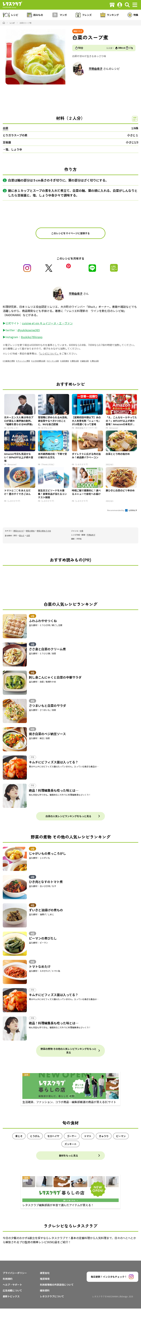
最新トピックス (11, 1296)
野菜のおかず (18, 530)
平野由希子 (95, 69)
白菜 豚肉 (65, 361)
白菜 (5, 128)
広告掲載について (12, 1290)
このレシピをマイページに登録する (70, 233)
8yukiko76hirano (31, 337)
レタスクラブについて (52, 1296)
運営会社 (45, 1273)
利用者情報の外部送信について (57, 1284)
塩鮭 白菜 (85, 361)
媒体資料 (45, 1290)
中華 (81, 530)
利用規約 (7, 1278)
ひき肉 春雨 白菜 (39, 361)
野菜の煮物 (30, 530)
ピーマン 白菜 (53, 361)
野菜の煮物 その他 (44, 530)
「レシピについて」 (49, 353)
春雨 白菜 (75, 361)
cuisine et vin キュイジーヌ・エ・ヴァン (47, 323)
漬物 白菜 (95, 361)
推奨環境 (45, 1278)
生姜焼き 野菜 (9, 361)
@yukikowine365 (29, 330)
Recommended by (116, 510)
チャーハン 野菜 (24, 361)
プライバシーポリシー (15, 1273)
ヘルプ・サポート (12, 1284)
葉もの (21, 535)
